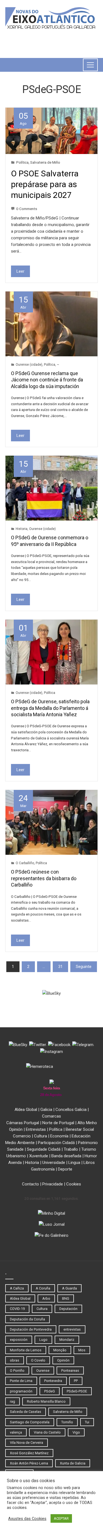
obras (14, 1360)
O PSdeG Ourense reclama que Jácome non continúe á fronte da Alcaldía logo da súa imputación (47, 379)
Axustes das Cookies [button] (27, 1518)
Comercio (22, 1136)
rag (12, 1401)
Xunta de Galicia (72, 1463)
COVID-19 (17, 1309)
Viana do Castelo (47, 1432)
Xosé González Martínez (29, 1453)
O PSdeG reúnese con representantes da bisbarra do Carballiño (43, 878)
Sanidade (15, 1149)
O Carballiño (25, 863)
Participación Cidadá (56, 1142)
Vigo (76, 1432)
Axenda (15, 1162)
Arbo (46, 1298)
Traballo (71, 1149)
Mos (81, 1350)
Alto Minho (87, 1122)
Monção (59, 1350)
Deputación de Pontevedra (31, 1329)
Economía (59, 1136)
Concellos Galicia (71, 1109)
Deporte (65, 1169)
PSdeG (49, 1391)
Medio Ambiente (20, 1142)
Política (22, 162)
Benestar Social (80, 1129)
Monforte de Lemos (25, 1350)
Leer (20, 271)
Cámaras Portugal (22, 1122)
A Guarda (69, 1288)
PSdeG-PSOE (77, 1391)
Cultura (40, 1136)
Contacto (30, 1184)
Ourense (42, 1370)
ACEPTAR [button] (61, 1518)
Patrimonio (88, 1142)
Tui (87, 1422)
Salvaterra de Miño (45, 162)
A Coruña (43, 1288)
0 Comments (26, 208)
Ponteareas (70, 1370)
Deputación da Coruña (27, 1319)
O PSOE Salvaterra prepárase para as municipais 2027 (45, 184)
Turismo (88, 1149)
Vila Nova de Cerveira (26, 1442)
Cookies (73, 1184)
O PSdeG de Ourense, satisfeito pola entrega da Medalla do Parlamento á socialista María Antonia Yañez (50, 708)
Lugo (43, 1340)
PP (76, 1381)
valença (16, 1432)
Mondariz (66, 1340)
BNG (65, 1298)
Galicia (46, 1109)
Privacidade (52, 1184)
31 (60, 966)
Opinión (16, 1129)
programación (21, 1391)
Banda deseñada (66, 1155)
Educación (81, 1136)
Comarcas (51, 1116)
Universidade (53, 1162)
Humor (91, 1155)
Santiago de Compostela (29, 1422)
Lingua (74, 1162)
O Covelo (38, 1360)
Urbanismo (16, 1155)
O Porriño (17, 1370)
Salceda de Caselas (25, 1412)
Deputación (68, 1309)
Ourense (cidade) (29, 365)
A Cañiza (17, 1288)
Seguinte (83, 966)
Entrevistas (36, 1129)
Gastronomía (43, 1169)
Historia (21, 529)
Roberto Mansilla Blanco (46, 1401)
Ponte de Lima (21, 1381)
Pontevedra (53, 1381)
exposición (18, 1340)
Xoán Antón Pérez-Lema (29, 1463)
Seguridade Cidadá (43, 1149)
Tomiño (67, 1422)
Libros (89, 1162)
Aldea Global (26, 1109)
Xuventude (38, 1155)
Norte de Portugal (58, 1122)
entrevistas (72, 1329)
